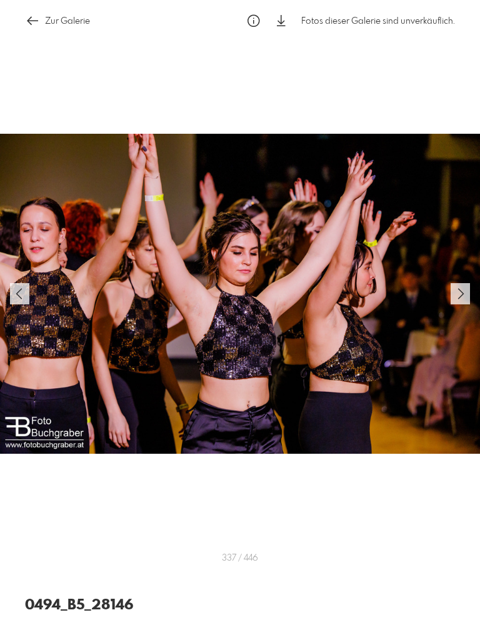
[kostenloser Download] (281, 20)
